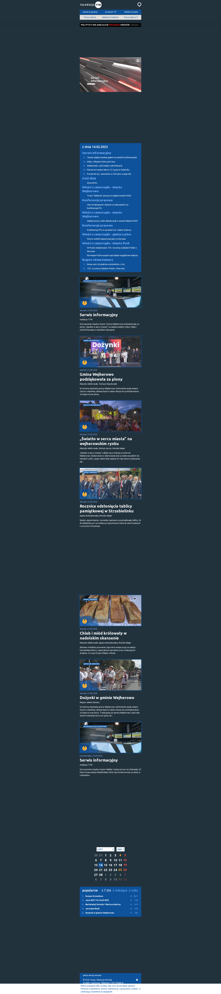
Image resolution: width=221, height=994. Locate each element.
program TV (110, 12)
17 (115, 865)
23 (110, 870)
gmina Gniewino (90, 472)
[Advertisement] (110, 41)
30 (96, 855)
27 (96, 874)
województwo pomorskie (95, 281)
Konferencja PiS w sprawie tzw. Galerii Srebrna (109, 230)
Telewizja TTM (107, 983)
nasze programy (90, 12)
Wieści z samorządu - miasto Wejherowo (102, 189)
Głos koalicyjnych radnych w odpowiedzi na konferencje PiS (107, 206)
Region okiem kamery (97, 259)
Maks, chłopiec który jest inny (99, 161)
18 (120, 865)
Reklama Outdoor (110, 17)
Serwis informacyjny (99, 315)
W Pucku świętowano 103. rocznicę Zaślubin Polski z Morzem (112, 249)
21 (101, 870)
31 (101, 855)
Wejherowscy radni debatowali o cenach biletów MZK (112, 221)
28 (101, 874)
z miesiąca (120, 890)
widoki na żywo (131, 12)
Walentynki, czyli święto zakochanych (102, 165)
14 (101, 865)
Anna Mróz (92, 183)
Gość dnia (89, 178)
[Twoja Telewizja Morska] (91, 5)
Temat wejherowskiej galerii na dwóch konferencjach (110, 157)
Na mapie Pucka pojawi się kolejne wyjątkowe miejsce (112, 255)
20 (96, 870)
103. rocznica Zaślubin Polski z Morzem (104, 268)
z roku (133, 890)
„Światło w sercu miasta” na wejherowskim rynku (106, 441)
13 (96, 865)
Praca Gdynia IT (131, 17)
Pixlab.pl (119, 983)
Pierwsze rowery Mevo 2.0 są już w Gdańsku (106, 170)
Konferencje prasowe (97, 200)
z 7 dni (106, 890)
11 (120, 860)
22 (105, 870)
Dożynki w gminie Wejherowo (107, 697)
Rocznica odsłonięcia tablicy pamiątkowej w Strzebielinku (107, 508)
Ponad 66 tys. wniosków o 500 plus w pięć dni (107, 174)
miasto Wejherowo (92, 405)
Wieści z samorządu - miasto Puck (106, 243)
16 (110, 865)
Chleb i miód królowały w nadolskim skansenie (103, 635)
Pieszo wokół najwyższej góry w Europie (106, 239)
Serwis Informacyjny (96, 153)
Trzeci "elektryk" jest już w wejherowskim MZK (109, 195)
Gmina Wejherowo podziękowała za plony (101, 376)
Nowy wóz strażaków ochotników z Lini (104, 264)
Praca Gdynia (90, 17)
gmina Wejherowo (91, 340)
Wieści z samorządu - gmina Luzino (106, 234)
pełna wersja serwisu (92, 975)
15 (105, 865)
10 (115, 860)
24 (115, 870)
